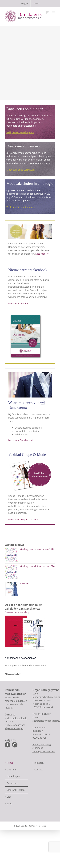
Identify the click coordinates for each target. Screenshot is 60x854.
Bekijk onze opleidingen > (20, 132)
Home (10, 762)
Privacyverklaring (41, 744)
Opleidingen (13, 776)
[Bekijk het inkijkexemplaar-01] (30, 460)
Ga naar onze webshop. (17, 612)
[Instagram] (14, 744)
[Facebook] (7, 744)
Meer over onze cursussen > (21, 169)
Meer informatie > (18, 303)
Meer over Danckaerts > (21, 440)
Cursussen (12, 783)
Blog (9, 796)
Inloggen (39, 762)
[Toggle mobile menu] (53, 12)
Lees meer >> (42, 253)
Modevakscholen (16, 789)
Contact (38, 769)
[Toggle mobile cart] (47, 12)
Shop (9, 803)
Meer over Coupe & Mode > (23, 519)
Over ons (11, 769)
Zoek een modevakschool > (20, 207)
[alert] (30, 665)
